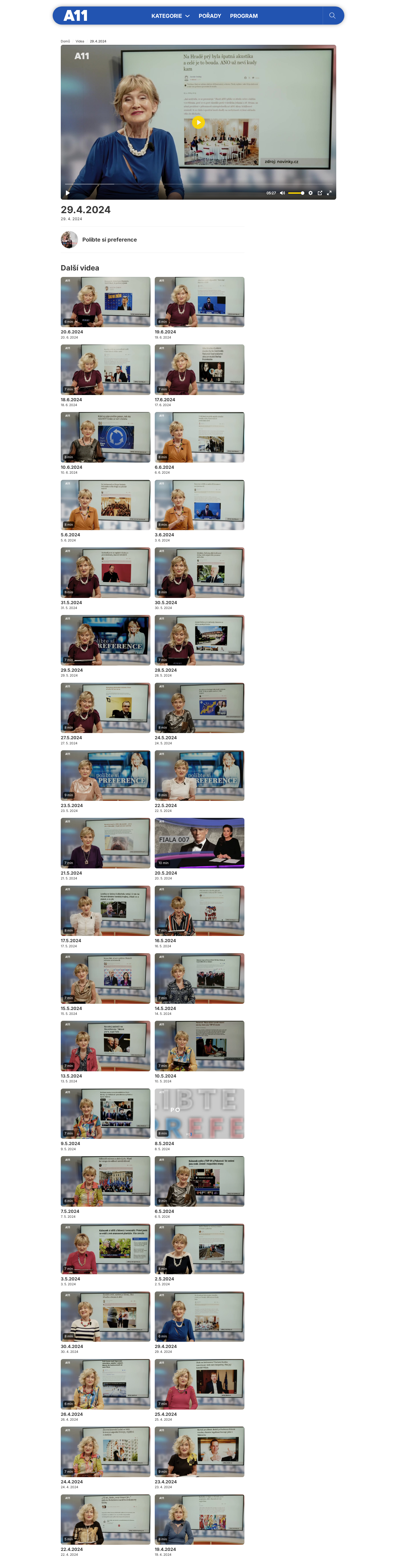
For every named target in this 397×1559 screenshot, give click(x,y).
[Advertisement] (295, 291)
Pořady (210, 16)
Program (244, 16)
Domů (65, 41)
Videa (80, 41)
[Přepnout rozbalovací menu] (187, 16)
